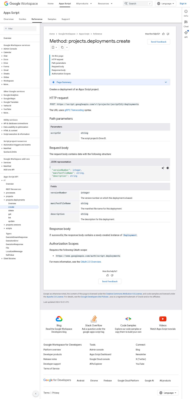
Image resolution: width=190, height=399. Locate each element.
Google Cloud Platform (128, 380)
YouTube (140, 364)
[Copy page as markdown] (62, 47)
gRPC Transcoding (74, 110)
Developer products (52, 354)
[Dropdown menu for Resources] (112, 3)
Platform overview (52, 349)
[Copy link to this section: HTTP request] (71, 98)
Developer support (52, 364)
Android (80, 380)
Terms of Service (51, 368)
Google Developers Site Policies (94, 297)
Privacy (55, 393)
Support (66, 19)
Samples (52, 19)
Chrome (94, 380)
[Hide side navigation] (36, 394)
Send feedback (158, 41)
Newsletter (141, 354)
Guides (22, 19)
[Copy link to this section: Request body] (71, 148)
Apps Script (65, 3)
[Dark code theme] (167, 168)
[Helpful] (163, 34)
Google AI (149, 380)
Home (51, 3)
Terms (46, 393)
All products (82, 3)
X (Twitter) (141, 359)
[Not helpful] (168, 34)
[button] (19, 49)
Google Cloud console (100, 359)
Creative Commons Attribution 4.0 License (124, 294)
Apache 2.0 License (55, 297)
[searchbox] (20, 28)
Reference (37, 19)
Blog (138, 349)
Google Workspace (66, 34)
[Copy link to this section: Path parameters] (76, 119)
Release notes (50, 359)
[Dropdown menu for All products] (91, 3)
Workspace (29, 4)
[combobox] (138, 3)
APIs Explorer (96, 364)
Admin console (97, 349)
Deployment (130, 235)
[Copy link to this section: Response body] (73, 229)
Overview (9, 19)
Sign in (183, 3)
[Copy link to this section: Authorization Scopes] (81, 244)
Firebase (108, 380)
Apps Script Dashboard (100, 354)
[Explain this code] (163, 168)
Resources (103, 3)
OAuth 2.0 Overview (91, 261)
